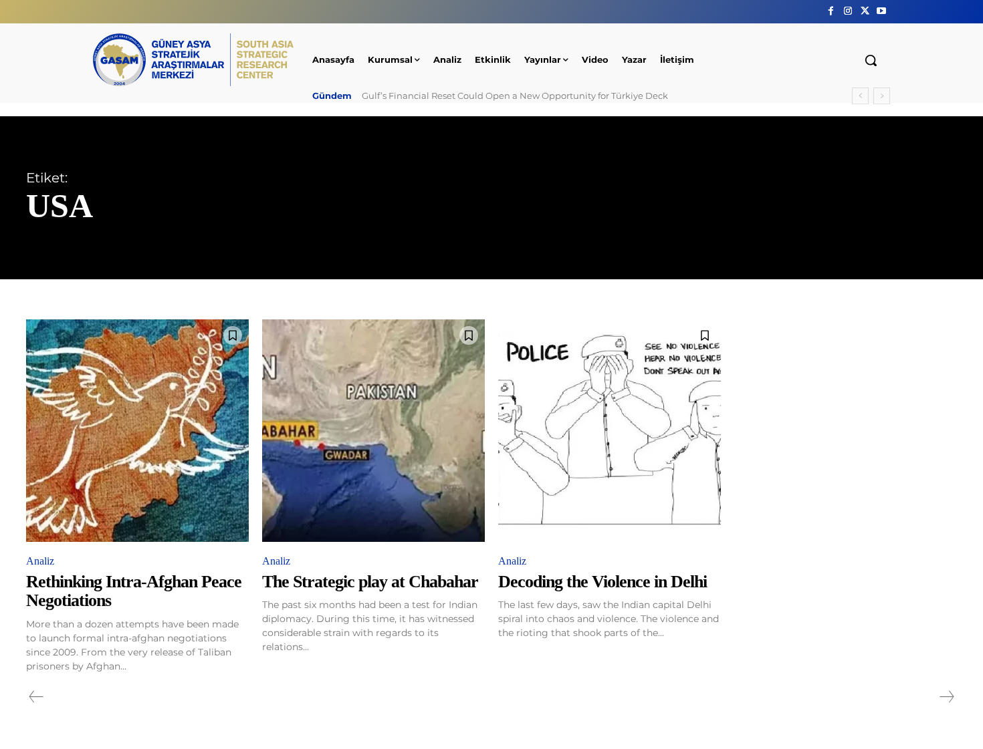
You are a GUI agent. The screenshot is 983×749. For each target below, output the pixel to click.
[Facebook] (831, 11)
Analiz (40, 561)
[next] (881, 96)
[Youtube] (881, 11)
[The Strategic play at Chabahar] (373, 430)
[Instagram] (847, 11)
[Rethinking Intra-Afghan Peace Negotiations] (137, 430)
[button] (870, 60)
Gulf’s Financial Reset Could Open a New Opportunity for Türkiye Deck (515, 95)
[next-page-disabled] (946, 697)
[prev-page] (36, 697)
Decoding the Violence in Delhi (602, 581)
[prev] (860, 96)
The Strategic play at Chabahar (370, 581)
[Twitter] (865, 11)
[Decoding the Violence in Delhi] (609, 430)
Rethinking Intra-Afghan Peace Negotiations (133, 591)
